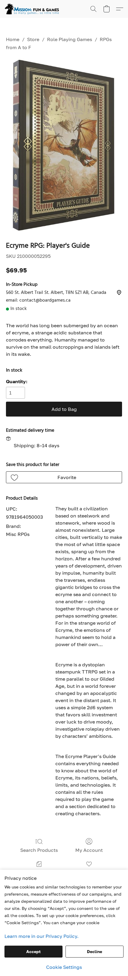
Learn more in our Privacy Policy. (41, 936)
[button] (33, 9)
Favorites (88, 873)
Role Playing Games (69, 39)
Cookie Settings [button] (64, 967)
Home (12, 39)
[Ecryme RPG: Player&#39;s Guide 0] (64, 145)
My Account (89, 850)
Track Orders (39, 873)
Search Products (39, 850)
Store (33, 39)
